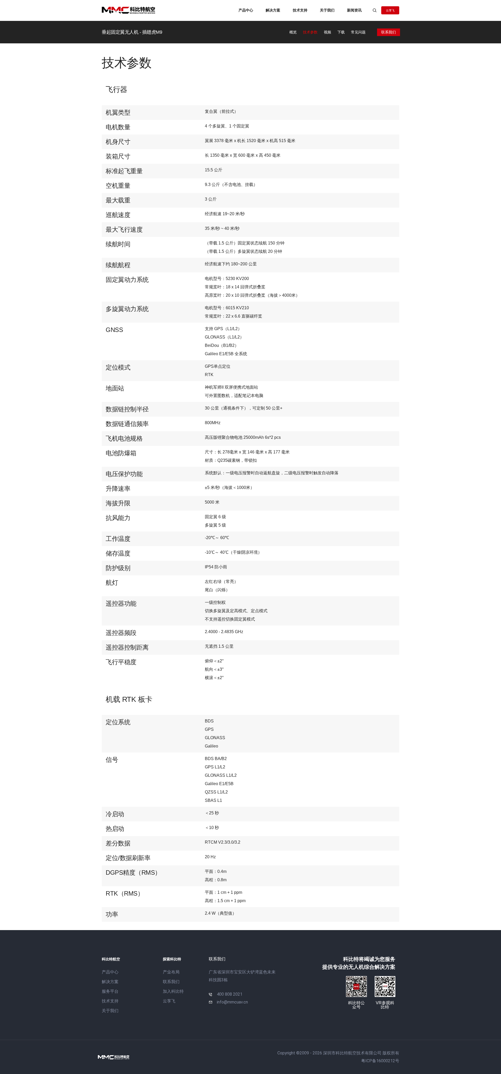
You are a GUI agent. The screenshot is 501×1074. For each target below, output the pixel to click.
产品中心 (245, 10)
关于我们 (327, 10)
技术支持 (300, 10)
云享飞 (169, 1001)
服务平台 (110, 991)
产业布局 (171, 972)
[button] (390, 10)
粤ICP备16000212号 (380, 1060)
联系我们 (171, 981)
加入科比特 (173, 991)
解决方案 (273, 10)
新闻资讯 (354, 10)
